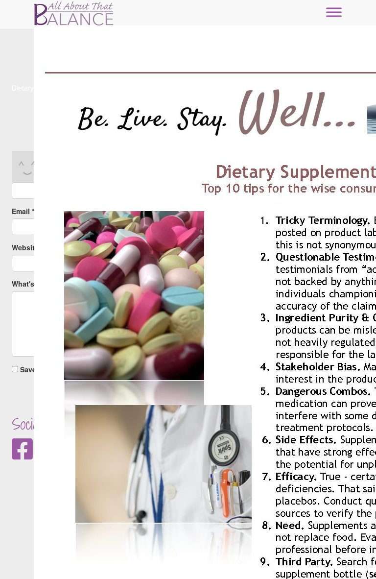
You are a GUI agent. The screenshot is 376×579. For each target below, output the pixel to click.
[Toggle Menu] (334, 12)
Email (23, 211)
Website (25, 247)
